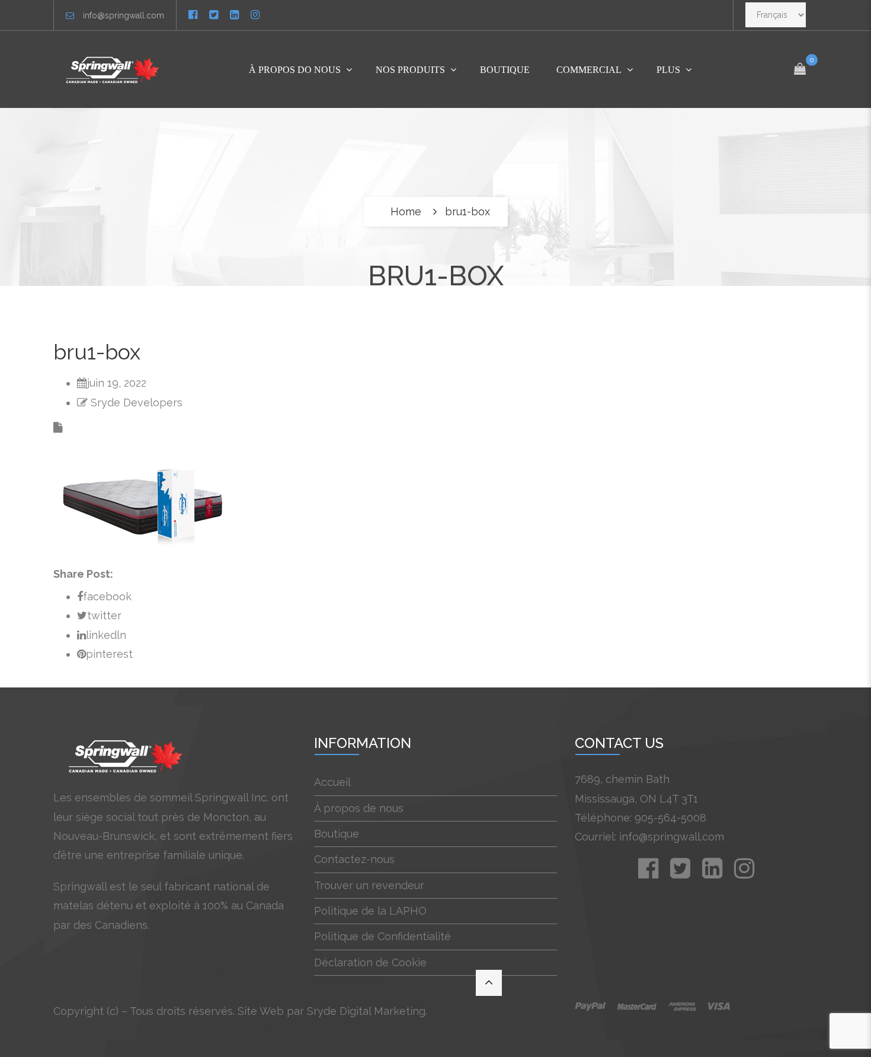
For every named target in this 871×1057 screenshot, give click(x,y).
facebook (107, 596)
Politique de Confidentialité (382, 936)
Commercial (589, 70)
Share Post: (83, 574)
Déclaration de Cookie (370, 962)
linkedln (106, 635)
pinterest (109, 654)
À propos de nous (359, 808)
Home (405, 211)
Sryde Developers (136, 402)
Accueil (332, 782)
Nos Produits (410, 70)
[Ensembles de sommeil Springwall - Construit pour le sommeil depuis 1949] (114, 69)
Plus (668, 70)
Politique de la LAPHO (370, 911)
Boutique (505, 70)
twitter (104, 615)
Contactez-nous (354, 859)
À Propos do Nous (295, 70)
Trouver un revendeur (369, 885)
